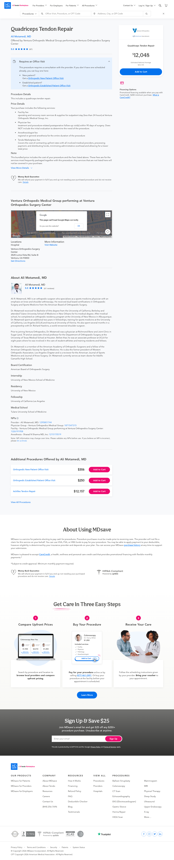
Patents (65, 847)
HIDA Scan (117, 817)
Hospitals (97, 791)
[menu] (73, 5)
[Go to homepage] (23, 766)
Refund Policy (74, 791)
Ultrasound (149, 801)
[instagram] (149, 834)
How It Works (74, 780)
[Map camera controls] (108, 231)
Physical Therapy (152, 791)
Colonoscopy (118, 786)
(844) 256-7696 (50, 806)
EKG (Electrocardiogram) (124, 801)
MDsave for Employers (22, 791)
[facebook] (143, 834)
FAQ (70, 796)
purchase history (132, 545)
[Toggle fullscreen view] (108, 214)
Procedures (98, 780)
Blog (70, 806)
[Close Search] (164, 14)
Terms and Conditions (36, 847)
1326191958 (17, 431)
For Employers (56, 5)
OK (78, 226)
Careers (46, 796)
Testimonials (74, 812)
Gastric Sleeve (119, 806)
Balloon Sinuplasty (121, 780)
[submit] (147, 13)
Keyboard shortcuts (70, 236)
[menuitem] (40, 5)
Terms (96, 236)
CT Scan (116, 791)
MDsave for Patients (20, 780)
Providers (97, 786)
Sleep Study (150, 796)
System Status (79, 847)
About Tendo (49, 786)
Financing (72, 786)
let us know (22, 440)
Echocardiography (121, 796)
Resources (47, 791)
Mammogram (150, 780)
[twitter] (154, 834)
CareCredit (44, 554)
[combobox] (65, 13)
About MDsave (50, 780)
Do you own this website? (49, 226)
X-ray (146, 812)
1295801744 (45, 422)
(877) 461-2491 (84, 675)
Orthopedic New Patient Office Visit (46, 78)
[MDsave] (16, 5)
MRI (146, 786)
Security (53, 847)
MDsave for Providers (21, 786)
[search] (160, 5)
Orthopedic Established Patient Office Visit (49, 85)
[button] (61, 61)
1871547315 (70, 425)
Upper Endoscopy (152, 806)
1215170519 (55, 434)
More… (147, 817)
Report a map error (105, 236)
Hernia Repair (118, 812)
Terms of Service (110, 747)
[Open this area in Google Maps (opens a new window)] (16, 236)
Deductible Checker (77, 801)
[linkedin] (160, 834)
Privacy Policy (95, 747)
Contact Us (48, 801)
